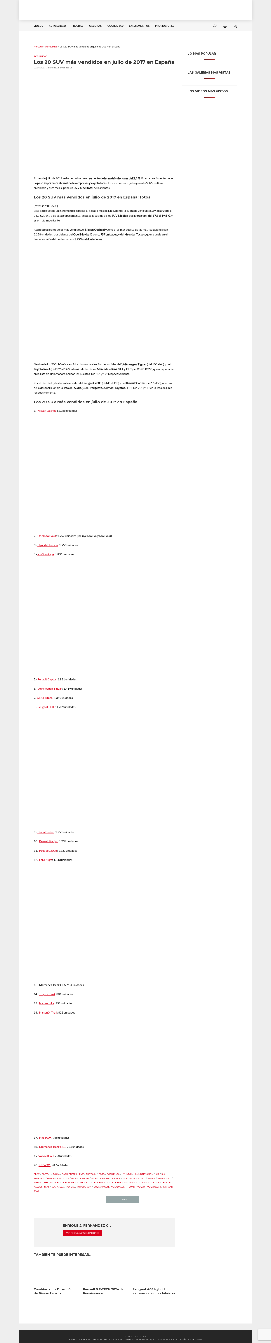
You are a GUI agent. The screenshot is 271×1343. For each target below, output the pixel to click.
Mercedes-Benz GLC (52, 1146)
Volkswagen (101, 1186)
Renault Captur (46, 679)
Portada (38, 46)
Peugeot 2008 (48, 850)
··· (181, 25)
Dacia (56, 1174)
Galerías (95, 25)
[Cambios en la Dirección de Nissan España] (55, 1274)
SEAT (46, 1186)
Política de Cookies (191, 1339)
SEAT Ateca (45, 697)
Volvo (141, 1186)
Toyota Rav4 (47, 994)
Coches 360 (115, 25)
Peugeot (85, 1182)
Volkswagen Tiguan (49, 688)
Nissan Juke (46, 1003)
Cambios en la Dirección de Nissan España (53, 1291)
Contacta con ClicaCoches (107, 1339)
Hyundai (127, 1174)
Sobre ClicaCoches (79, 1339)
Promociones (164, 25)
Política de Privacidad (165, 1339)
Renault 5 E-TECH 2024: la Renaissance (103, 1291)
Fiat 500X (45, 1137)
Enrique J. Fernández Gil (60, 67)
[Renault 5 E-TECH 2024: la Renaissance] (104, 1274)
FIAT (81, 1174)
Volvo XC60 (45, 1156)
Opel (57, 1182)
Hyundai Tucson (47, 545)
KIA (157, 1174)
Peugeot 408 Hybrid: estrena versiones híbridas (154, 1291)
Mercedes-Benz (80, 1178)
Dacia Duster (45, 832)
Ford (102, 1174)
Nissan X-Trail (48, 1012)
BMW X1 (45, 1165)
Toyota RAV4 (84, 1186)
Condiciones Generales (137, 1339)
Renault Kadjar (48, 841)
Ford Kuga (45, 859)
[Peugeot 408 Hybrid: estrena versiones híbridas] (154, 1274)
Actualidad (57, 25)
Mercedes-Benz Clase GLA (106, 1178)
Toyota (70, 1186)
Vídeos (38, 25)
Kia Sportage (45, 554)
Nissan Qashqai (47, 410)
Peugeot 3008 (46, 707)
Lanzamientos (139, 25)
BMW (36, 1174)
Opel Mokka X (46, 535)
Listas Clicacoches (58, 1178)
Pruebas (78, 25)
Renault (134, 1182)
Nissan (151, 1178)
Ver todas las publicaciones (82, 1233)
